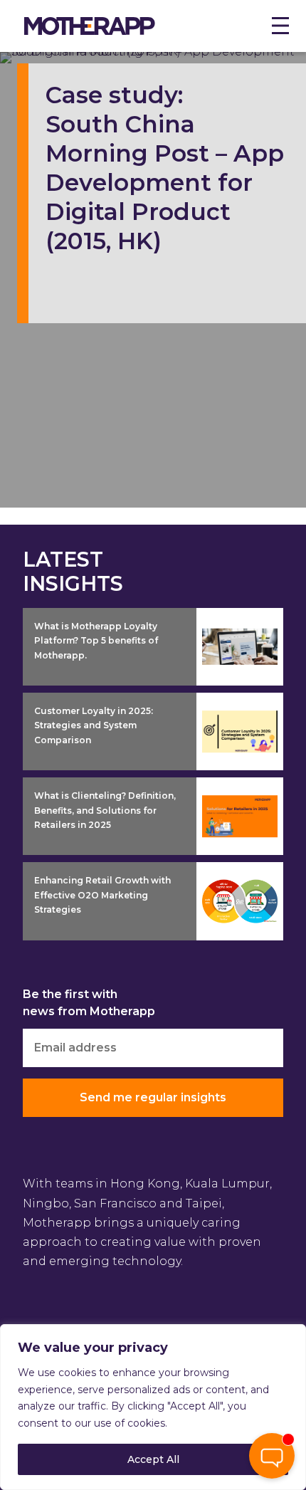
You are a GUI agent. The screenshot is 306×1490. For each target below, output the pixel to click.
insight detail (236, 618)
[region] (153, 1407)
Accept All (153, 1459)
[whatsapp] (272, 1410)
